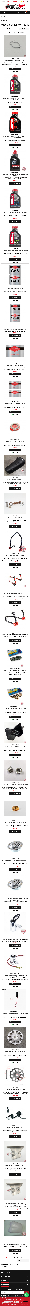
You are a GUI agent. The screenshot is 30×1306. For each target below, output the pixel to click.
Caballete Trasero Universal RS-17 (15, 594)
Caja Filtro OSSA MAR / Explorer (15, 746)
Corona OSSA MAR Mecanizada (15, 1089)
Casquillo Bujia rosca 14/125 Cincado (15, 784)
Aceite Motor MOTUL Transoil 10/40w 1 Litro (15, 251)
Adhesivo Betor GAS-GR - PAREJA (15, 327)
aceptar (26, 1301)
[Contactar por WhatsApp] (26, 1294)
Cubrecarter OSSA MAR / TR (15, 1242)
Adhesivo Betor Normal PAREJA (15, 403)
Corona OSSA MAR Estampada (15, 1051)
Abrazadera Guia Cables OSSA (15, 60)
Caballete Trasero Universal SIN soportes (15, 632)
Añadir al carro (15, 69)
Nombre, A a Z (9, 29)
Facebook (4, 1266)
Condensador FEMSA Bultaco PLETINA (15, 937)
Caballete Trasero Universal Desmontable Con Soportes (15, 556)
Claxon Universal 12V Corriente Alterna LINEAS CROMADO (15, 861)
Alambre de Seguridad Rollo (15, 441)
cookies (17, 1298)
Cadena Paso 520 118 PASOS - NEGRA (15, 670)
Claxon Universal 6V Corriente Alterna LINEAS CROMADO (15, 899)
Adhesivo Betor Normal (15, 365)
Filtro (24, 28)
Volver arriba (23, 1260)
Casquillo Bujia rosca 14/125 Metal (15, 822)
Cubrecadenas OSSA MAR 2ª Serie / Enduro (15, 1204)
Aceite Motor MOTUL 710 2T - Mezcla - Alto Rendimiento (15, 137)
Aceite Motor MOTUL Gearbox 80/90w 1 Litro (15, 175)
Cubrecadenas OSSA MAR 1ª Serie (15, 1166)
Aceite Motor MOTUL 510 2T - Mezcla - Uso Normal (15, 98)
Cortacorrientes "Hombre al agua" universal (15, 1128)
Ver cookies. (11, 1304)
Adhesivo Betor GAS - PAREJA (15, 289)
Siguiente (20, 1257)
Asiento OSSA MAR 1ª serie (15, 479)
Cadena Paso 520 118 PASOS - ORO (15, 708)
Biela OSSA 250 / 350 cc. (15, 517)
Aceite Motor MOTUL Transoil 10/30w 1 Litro (15, 213)
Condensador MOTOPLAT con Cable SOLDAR (15, 975)
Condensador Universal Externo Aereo (15, 1013)
